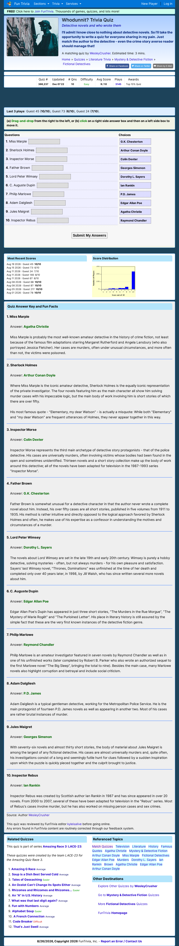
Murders (123, 860)
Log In (168, 3)
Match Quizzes (102, 846)
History (153, 846)
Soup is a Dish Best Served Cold (35, 874)
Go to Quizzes (128, 895)
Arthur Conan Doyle (106, 855)
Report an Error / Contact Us (121, 941)
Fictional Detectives (155, 855)
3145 (118, 84)
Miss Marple (130, 855)
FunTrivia (112, 913)
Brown (108, 864)
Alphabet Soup (23, 911)
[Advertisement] (89, 97)
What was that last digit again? (35, 900)
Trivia (56, 3)
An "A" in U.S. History (27, 895)
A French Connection (29, 916)
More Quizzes (123, 904)
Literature (139, 846)
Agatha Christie (116, 851)
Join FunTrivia (43, 11)
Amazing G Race (23, 869)
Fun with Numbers (25, 906)
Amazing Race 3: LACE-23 (62, 846)
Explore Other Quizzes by (127, 886)
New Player (149, 3)
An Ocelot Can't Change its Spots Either (41, 885)
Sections (40, 3)
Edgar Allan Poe (103, 860)
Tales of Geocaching (27, 879)
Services (72, 3)
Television (123, 846)
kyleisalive (74, 824)
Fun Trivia (21, 4)
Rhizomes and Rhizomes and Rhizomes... (42, 890)
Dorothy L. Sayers (143, 860)
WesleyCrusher (100, 53)
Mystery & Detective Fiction (148, 851)
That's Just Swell (25, 926)
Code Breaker (23, 921)
